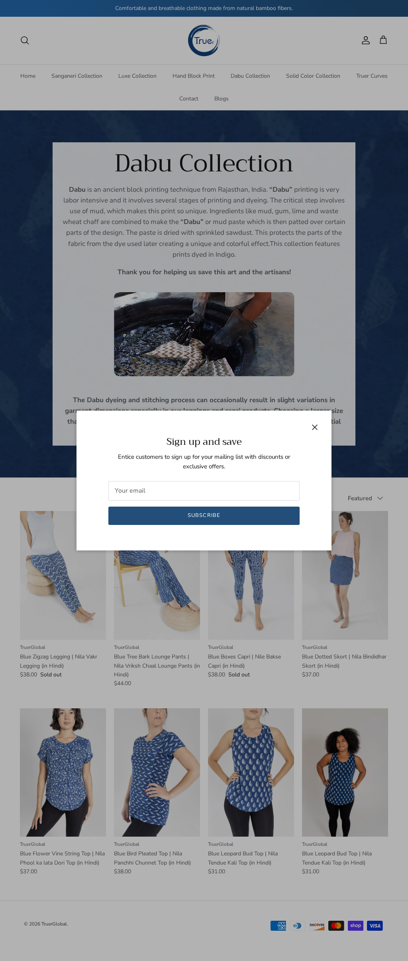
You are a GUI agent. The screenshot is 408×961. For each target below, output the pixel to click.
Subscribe (204, 515)
